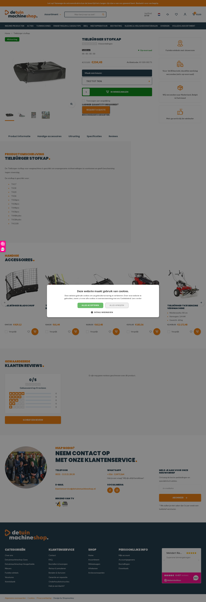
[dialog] (103, 301)
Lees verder (137, 298)
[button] (103, 312)
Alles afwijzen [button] (117, 305)
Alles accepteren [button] (90, 305)
